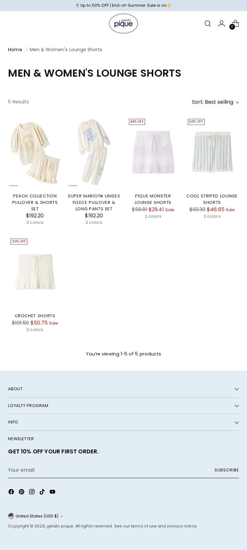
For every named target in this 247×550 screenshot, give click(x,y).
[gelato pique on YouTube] (53, 492)
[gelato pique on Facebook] (12, 492)
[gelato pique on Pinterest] (22, 492)
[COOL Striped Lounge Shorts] (212, 152)
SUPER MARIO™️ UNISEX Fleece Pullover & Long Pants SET (94, 202)
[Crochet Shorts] (35, 272)
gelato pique (60, 526)
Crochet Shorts (35, 316)
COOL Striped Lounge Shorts (212, 199)
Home (15, 49)
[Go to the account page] (221, 23)
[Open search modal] (208, 23)
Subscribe (227, 470)
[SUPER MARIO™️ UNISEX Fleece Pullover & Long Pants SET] (94, 152)
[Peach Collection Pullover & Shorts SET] (35, 152)
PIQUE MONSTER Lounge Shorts (153, 199)
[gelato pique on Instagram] (32, 492)
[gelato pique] (123, 23)
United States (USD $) (37, 516)
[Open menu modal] (11, 23)
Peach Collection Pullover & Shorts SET (35, 202)
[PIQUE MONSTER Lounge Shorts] (153, 152)
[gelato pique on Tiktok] (43, 492)
